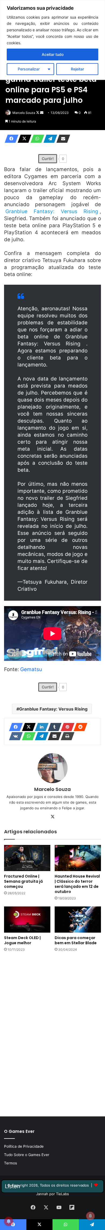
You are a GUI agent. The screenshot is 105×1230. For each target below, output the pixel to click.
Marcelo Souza (23, 113)
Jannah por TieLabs (52, 1194)
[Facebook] (10, 139)
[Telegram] (48, 139)
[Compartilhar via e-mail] (61, 139)
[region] (52, 40)
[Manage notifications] (90, 1216)
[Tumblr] (53, 727)
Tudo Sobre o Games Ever (26, 1155)
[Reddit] (79, 727)
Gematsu (31, 669)
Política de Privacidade (24, 1146)
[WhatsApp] (35, 139)
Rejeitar (77, 69)
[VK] (14, 736)
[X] (23, 139)
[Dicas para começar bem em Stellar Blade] (78, 919)
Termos (10, 1163)
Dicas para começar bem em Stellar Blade (76, 940)
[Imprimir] (66, 736)
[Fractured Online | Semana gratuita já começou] (27, 858)
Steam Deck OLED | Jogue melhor (22, 940)
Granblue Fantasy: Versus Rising (53, 709)
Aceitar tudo (53, 54)
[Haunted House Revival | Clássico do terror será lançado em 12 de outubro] (78, 858)
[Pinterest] (66, 727)
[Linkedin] (40, 727)
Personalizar (29, 69)
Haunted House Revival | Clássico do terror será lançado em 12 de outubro (77, 884)
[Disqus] (52, 1033)
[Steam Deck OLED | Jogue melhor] (27, 919)
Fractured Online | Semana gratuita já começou (23, 881)
